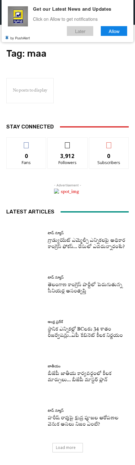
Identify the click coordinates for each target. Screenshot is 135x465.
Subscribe (109, 142)
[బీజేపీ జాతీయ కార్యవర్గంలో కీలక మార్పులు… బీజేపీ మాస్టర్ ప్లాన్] (24, 373)
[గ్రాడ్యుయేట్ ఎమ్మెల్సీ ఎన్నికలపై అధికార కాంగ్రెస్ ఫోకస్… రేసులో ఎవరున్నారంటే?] (24, 240)
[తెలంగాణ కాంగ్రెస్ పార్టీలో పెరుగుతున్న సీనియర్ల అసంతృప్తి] (24, 285)
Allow (114, 31)
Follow (67, 142)
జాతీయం (54, 366)
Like (26, 142)
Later (80, 31)
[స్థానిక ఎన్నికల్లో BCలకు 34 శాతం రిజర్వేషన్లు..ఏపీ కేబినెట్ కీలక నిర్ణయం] (24, 329)
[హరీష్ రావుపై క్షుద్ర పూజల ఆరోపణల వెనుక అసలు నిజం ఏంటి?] (24, 418)
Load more (66, 447)
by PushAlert (20, 37)
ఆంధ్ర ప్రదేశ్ (55, 322)
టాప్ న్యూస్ (56, 233)
